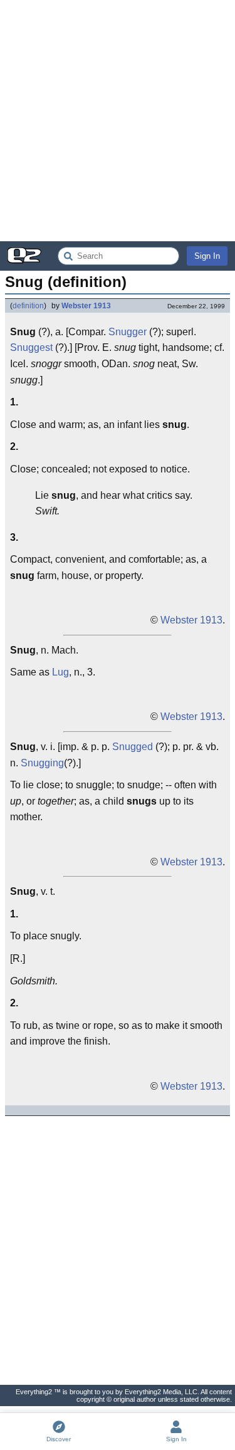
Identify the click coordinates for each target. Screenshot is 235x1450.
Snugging (42, 763)
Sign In (207, 256)
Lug (60, 672)
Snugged (132, 746)
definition (28, 305)
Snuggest (31, 347)
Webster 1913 (86, 305)
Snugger (127, 331)
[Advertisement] (117, 120)
